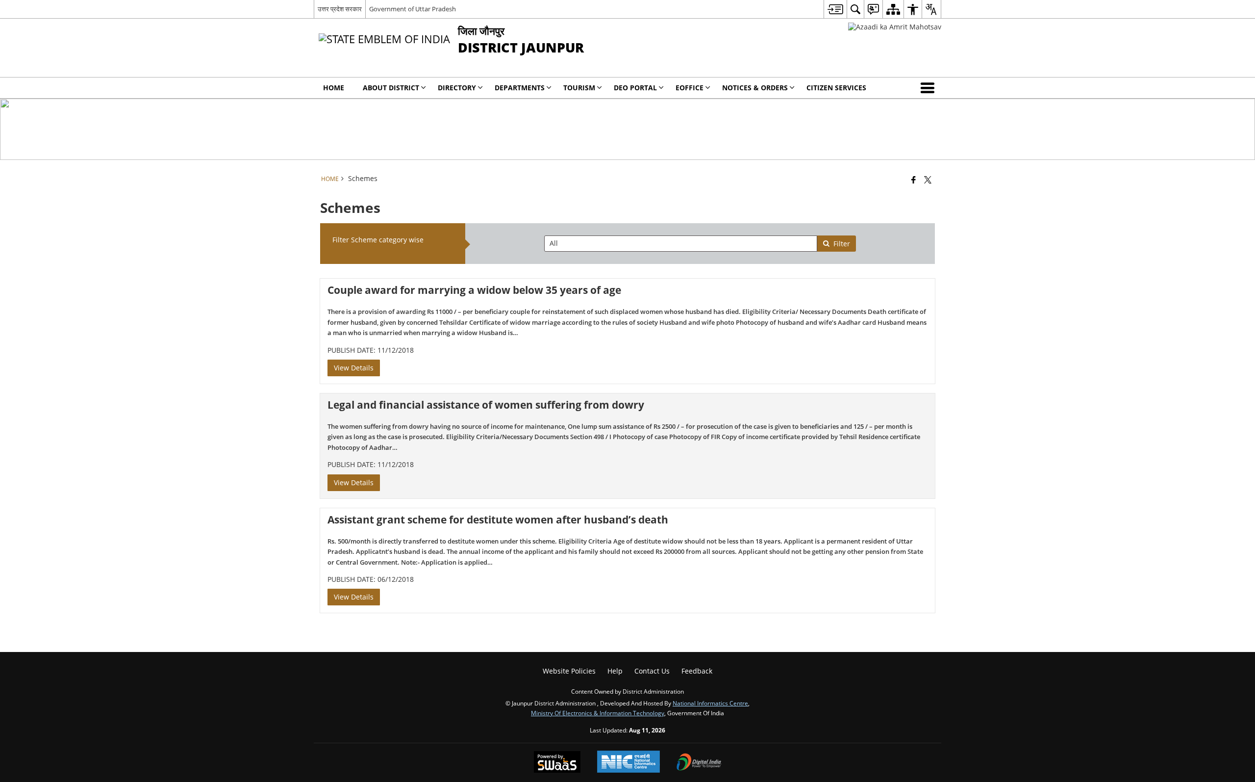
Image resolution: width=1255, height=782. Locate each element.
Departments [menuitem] (520, 87)
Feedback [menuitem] (696, 671)
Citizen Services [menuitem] (836, 87)
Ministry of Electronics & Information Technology (597, 713)
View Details (354, 367)
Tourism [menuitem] (579, 87)
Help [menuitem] (615, 671)
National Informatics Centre (710, 703)
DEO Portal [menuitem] (635, 87)
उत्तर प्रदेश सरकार (340, 8)
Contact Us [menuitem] (652, 671)
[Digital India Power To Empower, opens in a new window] (699, 763)
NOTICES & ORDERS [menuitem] (755, 87)
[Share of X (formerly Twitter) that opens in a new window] (928, 179)
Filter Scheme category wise (378, 239)
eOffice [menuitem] (689, 87)
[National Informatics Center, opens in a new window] (628, 762)
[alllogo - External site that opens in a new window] (894, 26)
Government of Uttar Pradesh (412, 8)
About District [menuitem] (391, 87)
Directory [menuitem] (457, 87)
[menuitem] (835, 9)
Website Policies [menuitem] (569, 671)
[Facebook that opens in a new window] (913, 179)
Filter (841, 243)
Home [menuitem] (333, 87)
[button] (929, 88)
